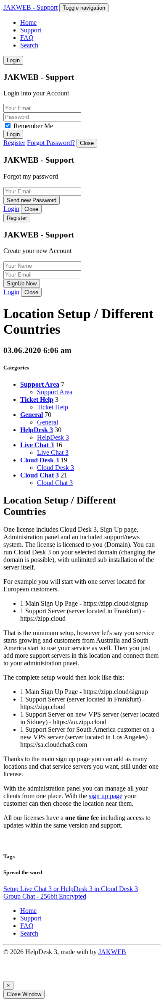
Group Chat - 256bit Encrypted (44, 896)
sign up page (105, 795)
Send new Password (31, 200)
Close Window (24, 994)
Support (30, 30)
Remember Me (33, 125)
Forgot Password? (51, 142)
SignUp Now (22, 283)
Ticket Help (52, 407)
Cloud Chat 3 (55, 482)
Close (87, 143)
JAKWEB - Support (30, 7)
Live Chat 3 (53, 452)
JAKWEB (112, 951)
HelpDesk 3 (53, 437)
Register (14, 142)
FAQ (27, 37)
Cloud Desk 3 (55, 467)
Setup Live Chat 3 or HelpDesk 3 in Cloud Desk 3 (70, 888)
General (47, 422)
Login (13, 60)
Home (28, 22)
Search (29, 45)
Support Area (54, 392)
